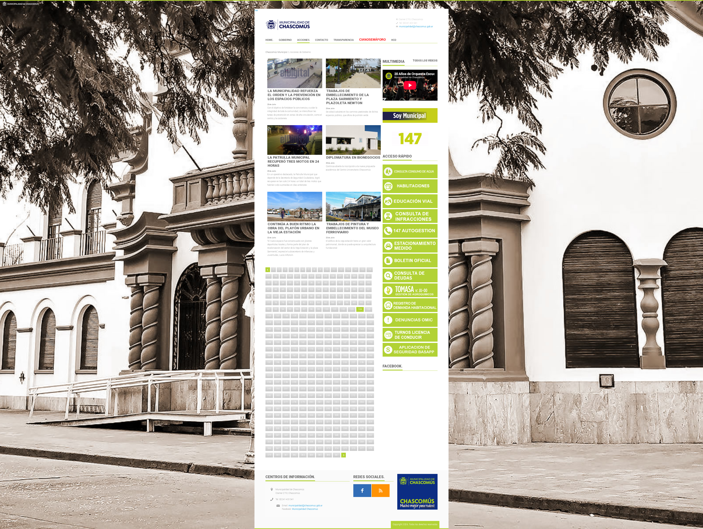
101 (335, 309)
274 (370, 395)
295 (328, 408)
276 (278, 402)
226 (294, 375)
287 (370, 402)
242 (320, 382)
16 (369, 269)
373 (328, 448)
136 (303, 329)
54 (318, 289)
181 (353, 349)
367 (278, 448)
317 (294, 421)
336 (345, 428)
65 (290, 296)
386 (328, 455)
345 (311, 435)
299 (362, 408)
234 (362, 375)
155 (353, 335)
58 (347, 289)
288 (269, 408)
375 (345, 448)
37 (304, 282)
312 (362, 415)
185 (278, 355)
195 (362, 355)
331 (303, 428)
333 (320, 428)
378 (370, 448)
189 (311, 355)
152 (328, 335)
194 (353, 355)
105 (368, 309)
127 (337, 322)
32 (268, 282)
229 (320, 375)
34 (283, 282)
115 (345, 316)
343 (294, 435)
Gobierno (285, 40)
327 (269, 428)
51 (297, 289)
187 (294, 355)
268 (320, 395)
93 (275, 309)
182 (362, 349)
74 (354, 296)
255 (320, 388)
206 (345, 362)
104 (360, 309)
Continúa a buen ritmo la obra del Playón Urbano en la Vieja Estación (293, 228)
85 (325, 302)
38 (311, 282)
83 (311, 302)
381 (286, 455)
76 (368, 296)
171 (269, 349)
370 (303, 448)
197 (269, 362)
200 (294, 362)
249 (269, 388)
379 (269, 455)
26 (333, 276)
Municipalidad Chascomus (305, 509)
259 (353, 388)
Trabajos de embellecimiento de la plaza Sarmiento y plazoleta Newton (347, 97)
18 (275, 276)
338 (362, 428)
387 (337, 455)
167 (345, 342)
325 (362, 421)
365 (370, 441)
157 (370, 335)
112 (320, 316)
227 (303, 375)
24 (318, 276)
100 (326, 309)
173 (286, 349)
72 (340, 296)
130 (362, 322)
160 (286, 342)
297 (345, 408)
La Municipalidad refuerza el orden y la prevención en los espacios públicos (294, 95)
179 (337, 349)
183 (370, 349)
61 (368, 289)
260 (362, 388)
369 (294, 448)
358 (311, 441)
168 (353, 342)
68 (311, 296)
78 (275, 302)
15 (362, 269)
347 (328, 435)
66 (297, 296)
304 (294, 415)
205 (337, 362)
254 (311, 388)
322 (337, 421)
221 (362, 369)
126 (328, 322)
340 (269, 435)
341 (278, 435)
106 (269, 316)
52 (304, 289)
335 (337, 428)
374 (337, 448)
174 (294, 349)
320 (320, 421)
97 (304, 309)
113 (328, 316)
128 (345, 322)
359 (320, 441)
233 (353, 375)
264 (286, 395)
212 (286, 369)
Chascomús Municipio (276, 52)
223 (269, 375)
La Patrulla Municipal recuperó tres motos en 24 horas (293, 161)
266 (303, 395)
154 (345, 335)
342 (286, 435)
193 (345, 355)
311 (353, 415)
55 (325, 289)
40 (325, 282)
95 (290, 309)
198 (278, 362)
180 (345, 349)
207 (353, 362)
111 (311, 316)
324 (353, 421)
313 (370, 415)
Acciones (303, 40)
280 (311, 402)
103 (352, 309)
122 (294, 322)
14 (355, 269)
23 (311, 276)
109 (294, 316)
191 (328, 355)
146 (278, 335)
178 (328, 349)
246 (353, 382)
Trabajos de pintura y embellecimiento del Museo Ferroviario (352, 228)
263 (278, 395)
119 (269, 322)
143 (362, 329)
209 (370, 362)
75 (361, 296)
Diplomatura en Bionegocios (353, 157)
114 (337, 316)
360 (328, 441)
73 (347, 296)
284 (345, 402)
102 (343, 309)
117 (362, 316)
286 (362, 402)
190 (320, 355)
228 (311, 375)
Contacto (321, 40)
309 (337, 415)
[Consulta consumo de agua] (410, 177)
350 (353, 435)
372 (320, 448)
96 (297, 309)
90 (361, 302)
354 (278, 441)
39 (318, 282)
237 (278, 382)
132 (269, 329)
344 (303, 435)
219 (345, 369)
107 (278, 316)
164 (320, 342)
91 (368, 302)
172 (278, 349)
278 (294, 402)
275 (269, 402)
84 (318, 302)
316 (286, 421)
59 (354, 289)
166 (337, 342)
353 (269, 441)
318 (303, 421)
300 (370, 408)
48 (275, 289)
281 (320, 402)
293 (311, 408)
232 (345, 375)
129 (353, 322)
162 (303, 342)
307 (320, 415)
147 (286, 335)
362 (345, 441)
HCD (393, 40)
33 (275, 282)
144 (370, 329)
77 (268, 302)
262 (269, 395)
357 (303, 441)
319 (311, 421)
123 (303, 322)
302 (278, 415)
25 (325, 276)
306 (311, 415)
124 (311, 322)
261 (370, 388)
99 (318, 309)
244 (337, 382)
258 (345, 388)
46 (368, 282)
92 (268, 309)
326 (370, 421)
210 (269, 369)
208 (362, 362)
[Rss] (381, 490)
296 (337, 408)
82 (304, 302)
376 (353, 448)
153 (337, 335)
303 (286, 415)
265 (294, 395)
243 (328, 382)
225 (286, 375)
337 (353, 428)
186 (286, 355)
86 (333, 302)
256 (328, 388)
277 (286, 402)
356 (294, 441)
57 (340, 289)
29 (354, 276)
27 (340, 276)
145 (269, 335)
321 (328, 421)
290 (286, 408)
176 (311, 349)
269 (328, 395)
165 (328, 342)
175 (303, 349)
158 (269, 342)
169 (362, 342)
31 (368, 276)
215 (311, 369)
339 (370, 428)
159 (278, 342)
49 (283, 289)
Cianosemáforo (372, 40)
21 (297, 276)
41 (333, 282)
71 (333, 296)
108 (286, 316)
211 (278, 369)
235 (370, 375)
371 (311, 448)
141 (345, 329)
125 (320, 322)
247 (362, 382)
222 (370, 369)
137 (311, 329)
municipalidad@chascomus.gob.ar (416, 26)
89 (354, 302)
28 (347, 276)
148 (294, 335)
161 (294, 342)
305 (303, 415)
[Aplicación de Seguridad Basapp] (410, 356)
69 (318, 296)
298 (353, 408)
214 (303, 369)
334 (328, 428)
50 (290, 289)
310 (345, 415)
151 (320, 335)
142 (353, 329)
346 (320, 435)
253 (303, 388)
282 (328, 402)
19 (283, 276)
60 (361, 289)
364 (362, 441)
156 (362, 335)
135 (294, 329)
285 (353, 402)
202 (311, 362)
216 (320, 369)
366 (269, 448)
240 (303, 382)
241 (311, 382)
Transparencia (344, 40)
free (256, 10)
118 (370, 316)
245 (345, 382)
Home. (269, 40)
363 (353, 441)
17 (268, 276)
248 (370, 382)
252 (294, 388)
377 (362, 448)
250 (278, 388)
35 (290, 282)
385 (320, 455)
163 (311, 342)
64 (283, 296)
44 (354, 282)
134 (286, 329)
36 (297, 282)
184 (269, 355)
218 (337, 369)
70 (325, 296)
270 (337, 395)
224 (278, 375)
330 (294, 428)
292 (303, 408)
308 (328, 415)
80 (290, 302)
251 (286, 388)
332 (311, 428)
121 (286, 322)
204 (328, 362)
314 (269, 421)
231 (337, 375)
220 (353, 369)
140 (337, 329)
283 (337, 402)
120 (278, 322)
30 (361, 276)
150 (311, 335)
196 (370, 355)
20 (290, 276)
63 (275, 296)
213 (294, 369)
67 (304, 296)
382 (294, 455)
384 (311, 455)
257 (337, 388)
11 (334, 269)
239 (294, 382)
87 (340, 302)
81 (297, 302)
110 (303, 316)
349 (345, 435)
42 (340, 282)
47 (268, 289)
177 (320, 349)
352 (370, 435)
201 (303, 362)
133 (278, 329)
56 (333, 289)
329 (286, 428)
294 (320, 408)
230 (328, 375)
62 (268, 296)
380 (278, 455)
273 (362, 395)
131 (370, 322)
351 (362, 435)
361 (337, 441)
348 (337, 435)
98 (311, 309)
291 (294, 408)
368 (286, 448)
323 (345, 421)
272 (353, 395)
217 (328, 369)
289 (278, 408)
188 (303, 355)
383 (303, 455)
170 (370, 342)
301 (269, 415)
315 (278, 421)
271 (345, 395)
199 (286, 362)
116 (353, 316)
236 (269, 382)
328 (278, 428)
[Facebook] (362, 490)
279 (303, 402)
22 (304, 276)
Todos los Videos (425, 60)
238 (286, 382)
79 (283, 302)
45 (361, 282)
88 (347, 302)
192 (337, 355)
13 (348, 269)
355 (286, 441)
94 (283, 309)
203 (320, 362)
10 (327, 269)
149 (303, 335)
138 (320, 329)
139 (328, 329)
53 (311, 289)
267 (311, 395)
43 (347, 282)
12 (341, 269)
